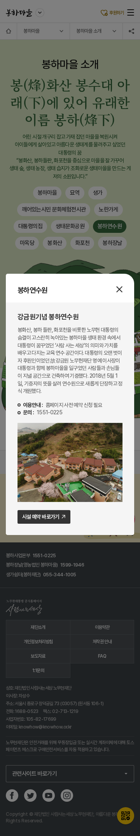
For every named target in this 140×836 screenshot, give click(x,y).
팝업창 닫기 (119, 289)
